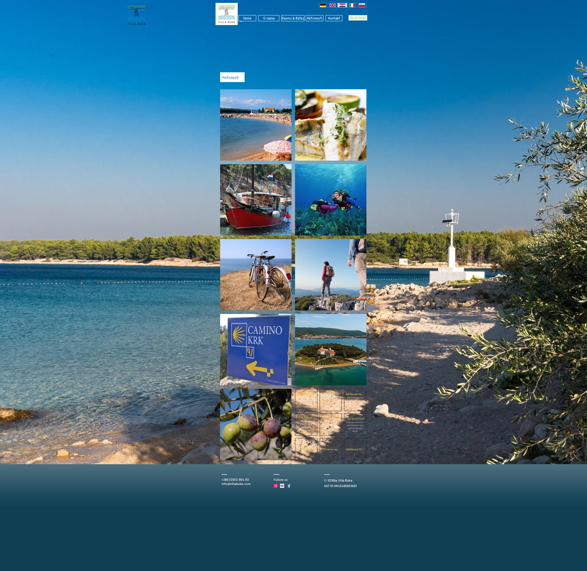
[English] (333, 5)
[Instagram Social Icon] (276, 486)
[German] (323, 5)
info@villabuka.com (236, 484)
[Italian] (352, 5)
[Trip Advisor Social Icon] (282, 486)
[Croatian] (342, 5)
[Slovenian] (362, 5)
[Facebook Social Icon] (288, 486)
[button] (306, 400)
